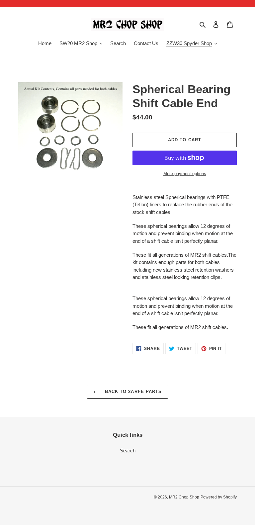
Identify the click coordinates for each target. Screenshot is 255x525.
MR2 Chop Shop (184, 497)
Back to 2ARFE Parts (132, 391)
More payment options (184, 173)
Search (127, 450)
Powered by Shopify (219, 497)
